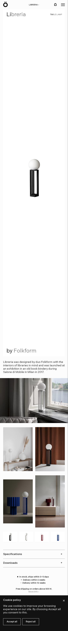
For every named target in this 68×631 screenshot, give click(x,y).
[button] (63, 4)
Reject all (31, 621)
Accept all (12, 621)
